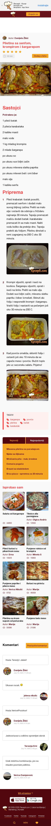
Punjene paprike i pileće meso (14, 578)
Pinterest (41, 816)
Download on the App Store (18, 800)
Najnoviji (14, 440)
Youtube (23, 816)
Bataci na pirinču (38, 578)
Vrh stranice (24, 793)
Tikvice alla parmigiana (38, 508)
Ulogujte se (33, 14)
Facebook (8, 816)
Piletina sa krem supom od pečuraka (14, 612)
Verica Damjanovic (23, 775)
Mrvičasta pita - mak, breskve (22, 459)
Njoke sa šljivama (15, 454)
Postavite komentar (37, 645)
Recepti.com (5, 808)
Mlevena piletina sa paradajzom (23, 449)
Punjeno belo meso (38, 612)
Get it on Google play (34, 800)
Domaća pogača (15, 464)
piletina (13, 423)
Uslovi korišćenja (38, 807)
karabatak (15, 426)
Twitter (16, 816)
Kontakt (21, 809)
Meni (25, 823)
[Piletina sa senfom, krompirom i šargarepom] (27, 258)
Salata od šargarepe (14, 508)
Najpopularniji (37, 440)
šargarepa (15, 419)
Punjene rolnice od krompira (38, 543)
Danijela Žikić (22, 38)
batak (26, 423)
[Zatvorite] (2, 5)
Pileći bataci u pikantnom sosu (14, 543)
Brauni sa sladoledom (18, 469)
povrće (30, 419)
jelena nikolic (30, 695)
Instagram (32, 816)
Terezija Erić (30, 746)
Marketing (12, 809)
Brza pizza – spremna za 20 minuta (25, 473)
